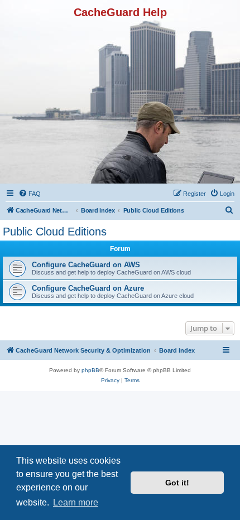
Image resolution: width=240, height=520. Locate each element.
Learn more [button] (75, 502)
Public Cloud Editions (55, 231)
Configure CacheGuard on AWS (86, 265)
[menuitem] (29, 193)
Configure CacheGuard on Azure (88, 288)
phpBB (90, 370)
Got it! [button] (177, 482)
